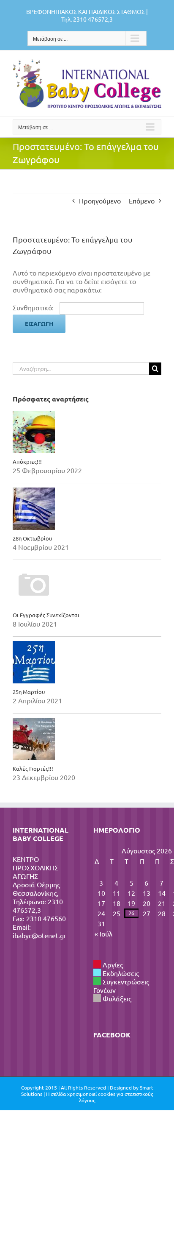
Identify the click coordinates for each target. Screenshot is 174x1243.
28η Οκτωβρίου (32, 538)
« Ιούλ (103, 933)
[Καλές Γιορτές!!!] (87, 739)
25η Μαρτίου (29, 691)
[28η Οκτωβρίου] (87, 509)
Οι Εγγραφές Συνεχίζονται (46, 615)
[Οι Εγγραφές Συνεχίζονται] (87, 585)
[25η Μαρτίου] (87, 662)
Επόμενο (142, 200)
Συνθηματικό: (34, 307)
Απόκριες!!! (27, 461)
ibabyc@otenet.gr (39, 935)
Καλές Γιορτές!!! (33, 768)
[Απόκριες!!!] (87, 432)
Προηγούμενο (100, 200)
